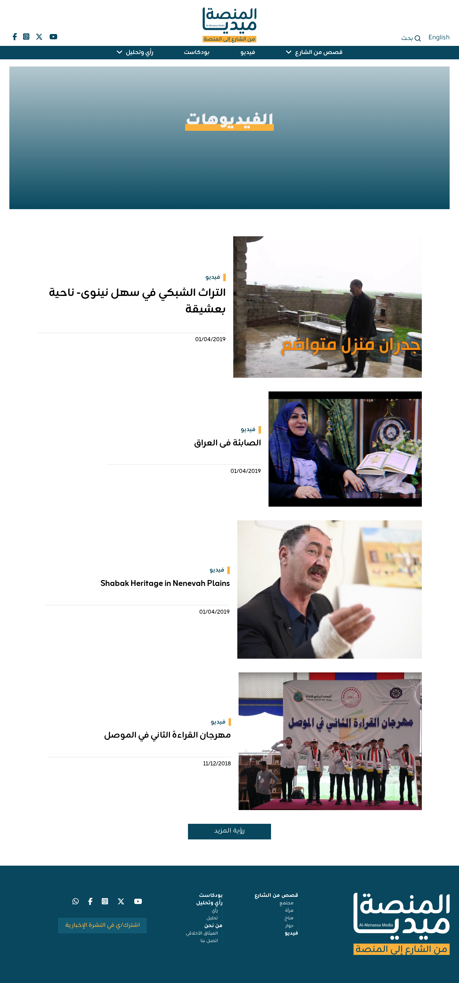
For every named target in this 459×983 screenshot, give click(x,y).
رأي (215, 911)
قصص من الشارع (319, 52)
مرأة (289, 911)
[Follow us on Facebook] (14, 35)
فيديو (247, 52)
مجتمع (286, 903)
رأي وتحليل (139, 52)
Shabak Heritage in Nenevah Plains (165, 584)
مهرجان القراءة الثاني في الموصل (167, 735)
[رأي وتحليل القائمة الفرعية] (119, 52)
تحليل (212, 918)
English (439, 38)
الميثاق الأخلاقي (202, 933)
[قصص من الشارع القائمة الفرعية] (289, 52)
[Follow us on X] (39, 35)
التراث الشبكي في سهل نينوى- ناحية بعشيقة (137, 301)
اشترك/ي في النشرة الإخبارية (102, 925)
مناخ (289, 918)
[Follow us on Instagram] (26, 35)
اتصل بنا (209, 941)
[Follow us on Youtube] (53, 35)
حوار (289, 926)
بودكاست (197, 52)
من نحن (213, 926)
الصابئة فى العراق (227, 443)
